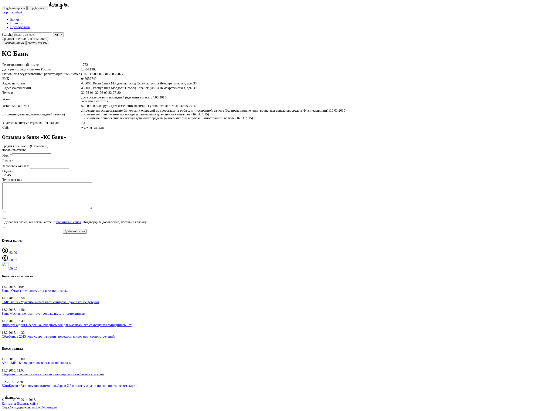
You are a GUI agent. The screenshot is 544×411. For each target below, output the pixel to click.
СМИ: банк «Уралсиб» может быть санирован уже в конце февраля (50, 302)
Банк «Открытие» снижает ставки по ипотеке (35, 290)
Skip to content (12, 12)
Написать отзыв (13, 43)
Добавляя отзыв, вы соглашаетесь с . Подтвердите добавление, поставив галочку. (75, 222)
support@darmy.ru (44, 407)
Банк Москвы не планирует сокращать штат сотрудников (43, 313)
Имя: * (7, 155)
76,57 (13, 268)
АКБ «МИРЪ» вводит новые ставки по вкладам (36, 363)
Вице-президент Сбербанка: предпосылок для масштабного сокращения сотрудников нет (67, 325)
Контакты (9, 403)
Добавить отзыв (75, 231)
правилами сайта (68, 222)
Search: (7, 34)
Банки (14, 19)
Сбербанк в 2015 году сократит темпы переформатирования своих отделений (58, 336)
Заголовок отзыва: (16, 166)
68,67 (13, 260)
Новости (16, 23)
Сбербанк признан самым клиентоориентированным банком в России (53, 374)
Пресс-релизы (20, 27)
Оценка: (8, 171)
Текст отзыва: (12, 179)
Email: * (8, 161)
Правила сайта (27, 403)
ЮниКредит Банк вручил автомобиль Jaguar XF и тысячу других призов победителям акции (69, 385)
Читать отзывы (37, 43)
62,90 (13, 252)
